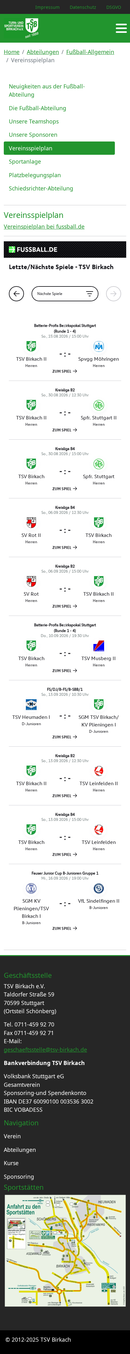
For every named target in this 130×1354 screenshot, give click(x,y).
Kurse (11, 1163)
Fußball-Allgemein (90, 52)
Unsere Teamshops (34, 121)
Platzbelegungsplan (35, 175)
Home (12, 52)
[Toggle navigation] (121, 28)
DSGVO (113, 7)
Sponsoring (19, 1176)
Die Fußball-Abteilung (37, 108)
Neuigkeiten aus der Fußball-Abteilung (47, 90)
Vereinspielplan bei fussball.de (44, 226)
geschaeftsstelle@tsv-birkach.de (45, 1049)
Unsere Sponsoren (33, 134)
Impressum (47, 7)
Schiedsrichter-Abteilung (41, 188)
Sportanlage (25, 161)
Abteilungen (43, 52)
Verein (12, 1136)
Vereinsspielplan (30, 148)
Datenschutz (83, 7)
